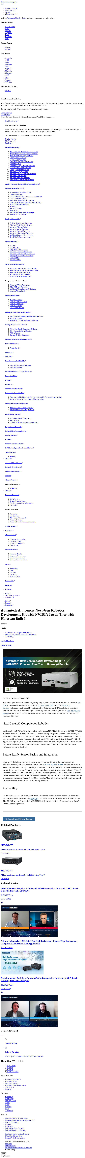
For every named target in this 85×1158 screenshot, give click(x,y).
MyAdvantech (10, 10)
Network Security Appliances (20, 272)
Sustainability (9, 581)
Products (8, 143)
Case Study (9, 1097)
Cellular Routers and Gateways (21, 223)
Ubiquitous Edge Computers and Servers (24, 422)
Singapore (8, 73)
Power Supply (15, 348)
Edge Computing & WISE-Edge (15, 361)
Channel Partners (11, 480)
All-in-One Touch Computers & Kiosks (23, 329)
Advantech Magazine (17, 543)
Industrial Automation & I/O (14, 188)
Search (7, 12)
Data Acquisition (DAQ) (18, 198)
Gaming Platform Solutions (19, 170)
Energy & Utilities (11, 376)
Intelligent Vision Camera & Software (23, 289)
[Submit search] (51, 117)
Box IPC (13, 246)
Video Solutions (10, 452)
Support (8, 490)
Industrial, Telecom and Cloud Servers (23, 268)
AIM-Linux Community (18, 518)
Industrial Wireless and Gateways (21, 233)
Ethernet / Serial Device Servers (21, 225)
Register (8, 8)
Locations (13, 574)
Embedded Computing (12, 147)
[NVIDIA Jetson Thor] (42, 693)
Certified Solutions (16, 194)
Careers (7, 564)
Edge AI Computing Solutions (20, 365)
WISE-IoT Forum (16, 520)
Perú (7, 39)
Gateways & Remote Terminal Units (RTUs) (25, 202)
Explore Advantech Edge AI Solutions (19, 819)
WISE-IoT (13, 488)
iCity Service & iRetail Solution (21, 331)
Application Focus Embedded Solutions (24, 154)
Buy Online (11, 1066)
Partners (8, 476)
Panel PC (13, 206)
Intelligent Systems (11, 241)
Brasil (7, 29)
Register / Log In (11, 121)
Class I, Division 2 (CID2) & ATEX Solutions (26, 196)
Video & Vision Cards (17, 291)
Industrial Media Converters (19, 229)
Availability (9, 637)
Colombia (8, 37)
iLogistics (8, 439)
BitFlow (12, 456)
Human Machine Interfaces (19, 204)
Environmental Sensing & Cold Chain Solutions (26, 316)
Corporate (8, 530)
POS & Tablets (15, 333)
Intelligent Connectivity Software (21, 235)
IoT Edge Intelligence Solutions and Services (19, 448)
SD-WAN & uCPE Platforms (20, 274)
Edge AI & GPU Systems (19, 250)
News (7, 1105)
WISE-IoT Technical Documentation (23, 522)
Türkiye (8, 80)
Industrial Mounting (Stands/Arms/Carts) (18, 339)
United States (11, 14)
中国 (7, 60)
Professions (14, 568)
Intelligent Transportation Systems (21, 256)
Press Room (14, 545)
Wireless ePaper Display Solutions (22, 180)
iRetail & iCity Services (12, 414)
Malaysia (8, 71)
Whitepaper (9, 1099)
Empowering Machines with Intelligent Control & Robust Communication (36, 397)
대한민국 (8, 69)
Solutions (8, 357)
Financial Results (16, 554)
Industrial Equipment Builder (14, 393)
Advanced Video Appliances (20, 285)
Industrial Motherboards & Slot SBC (22, 254)
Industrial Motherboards (18, 176)
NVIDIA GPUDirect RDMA (52, 765)
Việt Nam (8, 82)
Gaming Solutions (10, 435)
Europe (7, 47)
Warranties (13, 505)
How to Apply (15, 576)
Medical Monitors (16, 306)
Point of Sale (14, 420)
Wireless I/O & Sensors (18, 214)
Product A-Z (9, 352)
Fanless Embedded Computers (20, 168)
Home (7, 601)
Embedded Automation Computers (22, 200)
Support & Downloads (12, 495)
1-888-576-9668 (12, 1072)
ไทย (6, 78)
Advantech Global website (16, 18)
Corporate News (11, 1081)
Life (11, 570)
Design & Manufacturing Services (15, 431)
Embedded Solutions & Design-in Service (18, 371)
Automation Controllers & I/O (20, 192)
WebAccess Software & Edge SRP (22, 212)
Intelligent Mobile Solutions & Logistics (17, 312)
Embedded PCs (15, 164)
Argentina (8, 33)
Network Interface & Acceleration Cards (24, 270)
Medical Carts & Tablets (18, 302)
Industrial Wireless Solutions (20, 178)
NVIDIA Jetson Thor (45, 705)
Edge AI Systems (16, 367)
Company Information (17, 539)
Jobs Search (9, 1087)
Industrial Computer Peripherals (21, 252)
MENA (8, 91)
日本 (7, 66)
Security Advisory (11, 526)
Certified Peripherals (11, 343)
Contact (8, 589)
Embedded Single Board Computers (22, 166)
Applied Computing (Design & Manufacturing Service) (22, 184)
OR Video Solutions (17, 308)
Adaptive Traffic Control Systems (21, 408)
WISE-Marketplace (12, 595)
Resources (13, 514)
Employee (8, 585)
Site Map (8, 1144)
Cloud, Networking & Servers (14, 264)
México (8, 31)
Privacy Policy (10, 1146)
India (7, 62)
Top (4, 1153)
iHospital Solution (16, 300)
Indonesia (8, 64)
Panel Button (5, 115)
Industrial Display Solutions (14, 443)
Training (13, 572)
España (7, 49)
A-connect (9, 1111)
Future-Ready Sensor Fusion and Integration (20, 635)
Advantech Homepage (9, 2)
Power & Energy (16, 208)
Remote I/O (14, 210)
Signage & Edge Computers (19, 335)
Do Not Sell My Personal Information (18, 1148)
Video (7, 1103)
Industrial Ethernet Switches (19, 227)
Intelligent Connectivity (12, 219)
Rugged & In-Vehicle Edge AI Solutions (24, 320)
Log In (14, 8)
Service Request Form (17, 501)
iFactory (8, 380)
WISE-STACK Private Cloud (20, 276)
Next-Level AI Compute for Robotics (18, 633)
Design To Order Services (13, 467)
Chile (7, 35)
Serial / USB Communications (20, 237)
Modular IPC (14, 258)
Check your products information (21, 503)
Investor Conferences (17, 558)
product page (33, 798)
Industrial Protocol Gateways (20, 231)
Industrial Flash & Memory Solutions (23, 174)
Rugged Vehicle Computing (13, 427)
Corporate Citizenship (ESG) (15, 1085)
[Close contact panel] (1, 1035)
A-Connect (9, 597)
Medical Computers (16, 304)
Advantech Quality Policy (13, 471)
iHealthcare (9, 384)
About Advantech (10, 535)
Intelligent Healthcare (12, 295)
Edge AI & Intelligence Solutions (21, 162)
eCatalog (8, 1107)
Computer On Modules (18, 158)
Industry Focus (10, 1101)
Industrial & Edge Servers (13, 388)
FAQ (7, 1109)
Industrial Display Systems (19, 172)
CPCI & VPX (15, 248)
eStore (7, 593)
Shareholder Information (18, 560)
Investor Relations (11, 549)
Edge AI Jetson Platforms (18, 287)
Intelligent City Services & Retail (15, 325)
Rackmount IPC (15, 260)
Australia (8, 58)
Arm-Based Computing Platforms (21, 156)
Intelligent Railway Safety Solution (22, 410)
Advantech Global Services (13, 463)
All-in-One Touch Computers (20, 418)
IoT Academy (14, 516)
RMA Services (15, 499)
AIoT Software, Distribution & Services (24, 152)
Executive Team (15, 541)
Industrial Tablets (16, 318)
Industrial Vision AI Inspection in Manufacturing (27, 399)
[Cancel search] (53, 117)
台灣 (7, 75)
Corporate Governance (18, 556)
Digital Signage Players (18, 160)
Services (8, 458)
